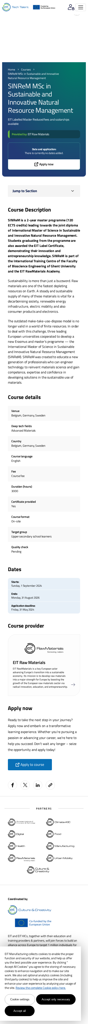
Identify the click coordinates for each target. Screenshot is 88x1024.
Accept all (19, 1010)
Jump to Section (25, 191)
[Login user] (71, 7)
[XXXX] (73, 685)
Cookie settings (19, 999)
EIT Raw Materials (38, 134)
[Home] (15, 7)
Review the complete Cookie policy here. (41, 987)
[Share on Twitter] (25, 785)
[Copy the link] (51, 785)
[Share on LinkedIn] (37, 785)
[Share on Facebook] (12, 785)
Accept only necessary (56, 999)
